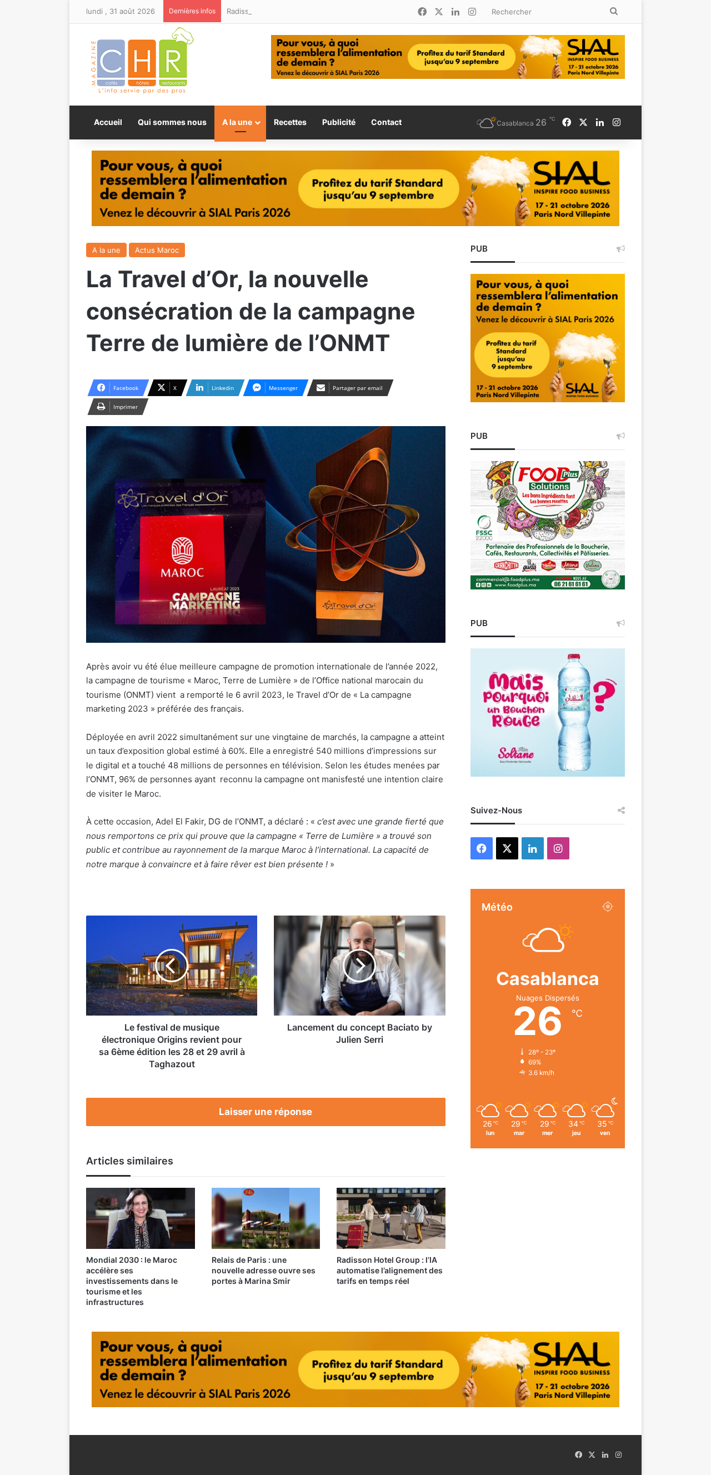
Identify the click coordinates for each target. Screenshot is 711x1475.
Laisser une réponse (265, 1111)
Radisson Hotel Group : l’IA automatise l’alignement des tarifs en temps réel (357, 11)
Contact (386, 122)
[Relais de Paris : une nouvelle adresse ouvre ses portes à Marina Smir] (266, 1218)
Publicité (339, 122)
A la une (237, 122)
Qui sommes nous (172, 122)
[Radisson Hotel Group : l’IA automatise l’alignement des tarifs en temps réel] (391, 1218)
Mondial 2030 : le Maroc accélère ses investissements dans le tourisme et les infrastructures (132, 1281)
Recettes (290, 122)
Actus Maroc (157, 250)
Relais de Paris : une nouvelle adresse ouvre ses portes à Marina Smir (264, 1270)
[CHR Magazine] (141, 64)
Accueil (108, 122)
